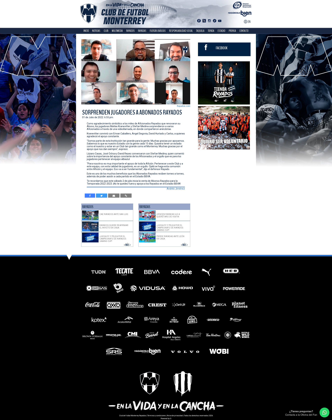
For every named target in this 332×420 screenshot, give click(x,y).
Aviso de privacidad (175, 416)
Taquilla (200, 31)
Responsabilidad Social (181, 31)
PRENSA (232, 31)
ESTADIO (221, 31)
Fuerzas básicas (158, 31)
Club (106, 31)
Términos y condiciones (156, 416)
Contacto (243, 31)
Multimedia (117, 31)
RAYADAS (142, 31)
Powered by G (166, 418)
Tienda (211, 31)
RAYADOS (130, 31)
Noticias (96, 31)
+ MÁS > (127, 245)
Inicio (86, 31)
